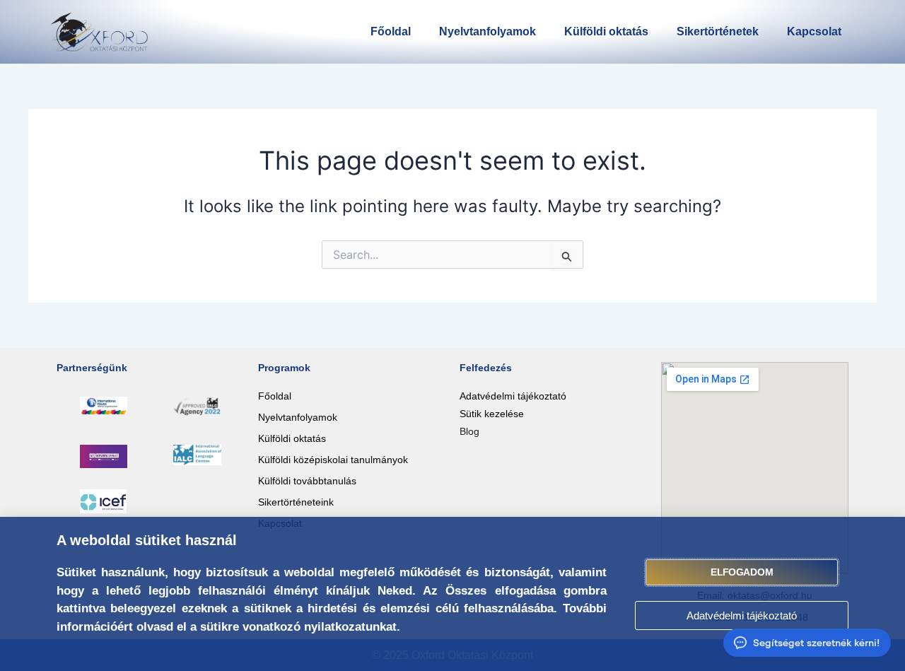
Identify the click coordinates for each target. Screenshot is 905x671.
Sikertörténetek (718, 31)
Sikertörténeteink (296, 502)
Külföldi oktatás (606, 31)
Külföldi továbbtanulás (307, 480)
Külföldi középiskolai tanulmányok (333, 459)
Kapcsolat (814, 31)
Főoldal (390, 31)
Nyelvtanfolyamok (487, 31)
